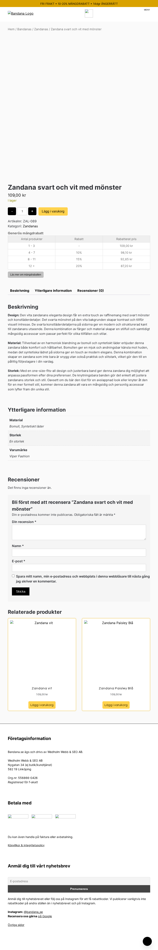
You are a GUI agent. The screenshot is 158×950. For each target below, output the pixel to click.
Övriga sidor (16, 925)
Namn (18, 546)
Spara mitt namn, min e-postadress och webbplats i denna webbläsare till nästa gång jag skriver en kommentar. (83, 578)
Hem (11, 29)
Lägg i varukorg (53, 211)
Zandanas (41, 29)
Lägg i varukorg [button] (41, 705)
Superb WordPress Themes (106, 943)
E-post (18, 561)
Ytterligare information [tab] (53, 290)
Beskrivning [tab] (19, 290)
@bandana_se (33, 912)
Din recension (24, 522)
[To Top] (147, 941)
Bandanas (24, 29)
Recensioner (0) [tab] (90, 290)
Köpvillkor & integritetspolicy (26, 845)
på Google (45, 916)
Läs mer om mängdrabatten (25, 274)
